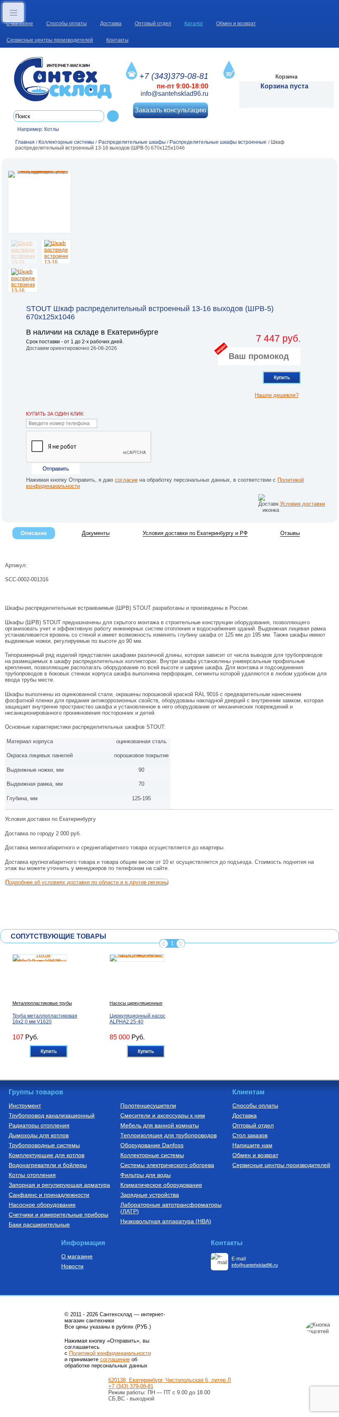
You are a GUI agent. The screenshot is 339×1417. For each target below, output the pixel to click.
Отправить (56, 469)
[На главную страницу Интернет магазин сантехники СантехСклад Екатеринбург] (66, 79)
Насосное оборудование (42, 1204)
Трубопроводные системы (44, 1145)
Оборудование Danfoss (152, 1145)
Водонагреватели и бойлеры (48, 1165)
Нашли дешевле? (276, 395)
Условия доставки (302, 504)
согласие (126, 480)
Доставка (111, 23)
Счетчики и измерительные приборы (58, 1214)
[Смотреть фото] (39, 202)
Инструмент (25, 1105)
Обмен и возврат (236, 23)
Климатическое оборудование (161, 1185)
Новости (72, 1266)
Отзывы (290, 533)
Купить (282, 377)
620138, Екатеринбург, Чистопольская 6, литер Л (169, 1380)
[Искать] (113, 116)
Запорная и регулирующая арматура (59, 1185)
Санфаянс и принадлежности (49, 1194)
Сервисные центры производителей (50, 40)
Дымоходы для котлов (39, 1135)
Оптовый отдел (153, 23)
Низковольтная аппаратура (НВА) (165, 1221)
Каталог (193, 23)
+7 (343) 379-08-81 (130, 1386)
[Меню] (13, 12)
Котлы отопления (32, 1175)
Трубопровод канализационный (52, 1115)
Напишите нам (252, 1145)
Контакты (117, 40)
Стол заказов (249, 1135)
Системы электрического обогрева (167, 1165)
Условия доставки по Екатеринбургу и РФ (195, 533)
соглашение (115, 1359)
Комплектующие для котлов (46, 1155)
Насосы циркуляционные (136, 1003)
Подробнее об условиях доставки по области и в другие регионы (86, 882)
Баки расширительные (39, 1224)
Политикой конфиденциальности (110, 1353)
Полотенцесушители (148, 1105)
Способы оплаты (66, 23)
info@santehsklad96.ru (174, 93)
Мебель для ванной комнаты (159, 1125)
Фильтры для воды (145, 1175)
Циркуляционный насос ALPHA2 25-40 (137, 1019)
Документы (96, 533)
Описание (34, 533)
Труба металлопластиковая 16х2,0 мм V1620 (44, 1019)
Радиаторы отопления (39, 1125)
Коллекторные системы (152, 1155)
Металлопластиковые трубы (42, 1003)
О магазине (19, 23)
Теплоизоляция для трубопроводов (168, 1135)
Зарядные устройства (149, 1194)
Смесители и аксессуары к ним (162, 1115)
